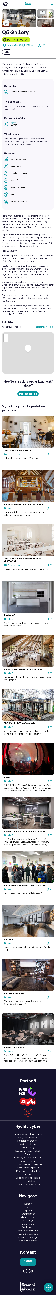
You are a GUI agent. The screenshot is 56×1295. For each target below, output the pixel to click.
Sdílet (7, 52)
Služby (28, 1207)
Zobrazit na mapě (43, 326)
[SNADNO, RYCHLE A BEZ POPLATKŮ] (28, 4)
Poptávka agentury (28, 1230)
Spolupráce (28, 1227)
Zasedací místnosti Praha (28, 1184)
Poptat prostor (17, 39)
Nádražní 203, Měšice (20, 45)
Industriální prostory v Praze (28, 1134)
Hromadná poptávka (28, 1233)
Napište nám (28, 1262)
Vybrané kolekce (28, 1217)
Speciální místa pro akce (28, 1177)
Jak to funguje (28, 1220)
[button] (28, 349)
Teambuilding (28, 1181)
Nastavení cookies (28, 1240)
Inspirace (28, 1210)
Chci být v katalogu (28, 1237)
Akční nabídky (28, 1213)
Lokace (28, 1203)
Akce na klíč (28, 1223)
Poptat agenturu (28, 393)
